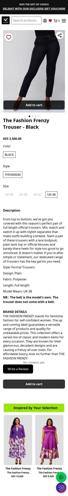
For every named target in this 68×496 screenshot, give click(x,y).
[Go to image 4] (38, 116)
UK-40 (23, 194)
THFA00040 (13, 175)
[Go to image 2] (32, 116)
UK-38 (9, 194)
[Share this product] (59, 35)
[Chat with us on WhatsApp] (61, 477)
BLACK (9, 155)
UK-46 (51, 194)
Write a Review (18, 369)
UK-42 (37, 194)
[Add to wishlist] (9, 37)
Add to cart (34, 105)
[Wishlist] (50, 21)
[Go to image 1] (29, 116)
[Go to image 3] (35, 116)
